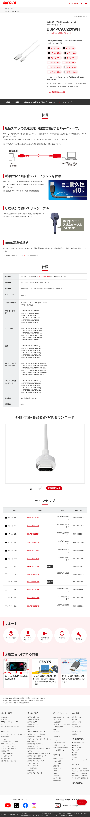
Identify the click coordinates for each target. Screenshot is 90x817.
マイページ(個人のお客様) (79, 768)
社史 (73, 729)
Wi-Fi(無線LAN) (6, 717)
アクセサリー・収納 (7, 753)
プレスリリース (76, 732)
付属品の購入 (57, 780)
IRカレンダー (76, 750)
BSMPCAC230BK (33, 517)
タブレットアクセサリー (8, 749)
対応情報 (56, 766)
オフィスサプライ (32, 766)
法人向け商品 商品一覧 (34, 773)
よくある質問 (57, 761)
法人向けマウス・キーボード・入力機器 (38, 749)
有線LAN (4, 719)
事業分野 (74, 724)
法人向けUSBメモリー (34, 736)
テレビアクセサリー (7, 756)
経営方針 (74, 752)
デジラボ (56, 732)
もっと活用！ (57, 722)
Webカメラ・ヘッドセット (9, 744)
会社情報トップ (76, 717)
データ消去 (30, 770)
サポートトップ (58, 759)
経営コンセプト (76, 722)
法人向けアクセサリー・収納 (35, 761)
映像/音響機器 (5, 736)
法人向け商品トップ (33, 717)
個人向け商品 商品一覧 (8, 761)
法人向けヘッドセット (34, 751)
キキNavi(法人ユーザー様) (79, 776)
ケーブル (4, 739)
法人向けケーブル (32, 746)
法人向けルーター (32, 724)
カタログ (56, 773)
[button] (54, 488)
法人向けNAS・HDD (33, 727)
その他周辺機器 (6, 758)
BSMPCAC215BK (33, 534)
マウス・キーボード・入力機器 (9, 741)
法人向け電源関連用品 (34, 758)
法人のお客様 (77, 782)
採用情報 (74, 734)
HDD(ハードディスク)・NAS (9, 722)
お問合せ (56, 771)
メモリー (4, 729)
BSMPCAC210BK (33, 542)
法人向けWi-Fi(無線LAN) (34, 719)
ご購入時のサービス (59, 743)
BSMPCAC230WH (33, 566)
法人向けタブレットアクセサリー (37, 756)
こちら (25, 255)
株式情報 (74, 757)
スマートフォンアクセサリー (9, 746)
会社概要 (74, 719)
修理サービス (57, 768)
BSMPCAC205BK (33, 550)
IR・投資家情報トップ (78, 743)
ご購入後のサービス (59, 745)
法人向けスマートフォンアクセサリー (38, 753)
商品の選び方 (57, 719)
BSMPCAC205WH (33, 598)
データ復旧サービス (59, 750)
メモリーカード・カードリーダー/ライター (13, 734)
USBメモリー (5, 732)
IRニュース (75, 745)
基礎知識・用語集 (58, 727)
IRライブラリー (76, 747)
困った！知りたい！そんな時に (62, 724)
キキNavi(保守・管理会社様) (80, 778)
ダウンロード (57, 763)
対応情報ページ (44, 276)
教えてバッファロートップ (61, 717)
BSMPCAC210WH (33, 589)
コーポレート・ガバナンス (79, 760)
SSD (2, 724)
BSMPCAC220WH (33, 574)
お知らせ (56, 776)
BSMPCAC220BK (33, 526)
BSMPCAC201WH (33, 606)
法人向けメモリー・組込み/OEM (36, 734)
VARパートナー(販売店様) (79, 773)
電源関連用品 (5, 751)
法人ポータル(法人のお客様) (80, 771)
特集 (54, 729)
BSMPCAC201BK (33, 559)
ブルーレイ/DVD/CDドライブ (10, 727)
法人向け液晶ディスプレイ (35, 744)
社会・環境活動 (76, 727)
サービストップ (58, 740)
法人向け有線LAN (32, 722)
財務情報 (74, 755)
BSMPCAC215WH (33, 582)
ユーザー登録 (57, 778)
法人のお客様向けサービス (61, 747)
